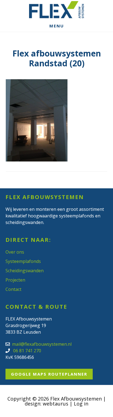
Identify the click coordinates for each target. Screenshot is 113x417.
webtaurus (55, 403)
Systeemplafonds (23, 261)
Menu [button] (56, 26)
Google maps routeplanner (49, 374)
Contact (13, 289)
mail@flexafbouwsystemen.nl (42, 344)
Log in (81, 403)
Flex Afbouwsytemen (56, 10)
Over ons (14, 252)
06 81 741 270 (26, 351)
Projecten (15, 280)
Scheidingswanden (24, 271)
